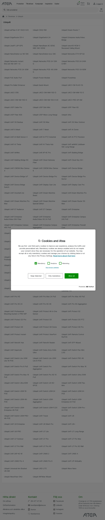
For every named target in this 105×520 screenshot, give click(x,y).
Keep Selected (36, 276)
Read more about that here (64, 256)
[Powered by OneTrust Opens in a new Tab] (86, 287)
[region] (53, 260)
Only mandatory (54, 276)
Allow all (71, 276)
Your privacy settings (52, 267)
